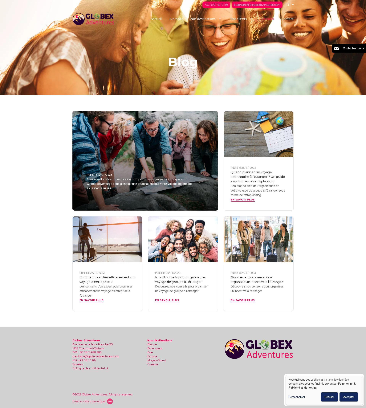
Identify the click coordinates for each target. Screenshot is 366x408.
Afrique (152, 344)
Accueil (156, 19)
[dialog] (324, 390)
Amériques (154, 348)
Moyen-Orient (156, 360)
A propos (176, 19)
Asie (150, 352)
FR (288, 4)
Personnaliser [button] (297, 396)
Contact (287, 19)
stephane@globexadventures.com (95, 356)
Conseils (268, 19)
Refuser (329, 396)
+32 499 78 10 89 (84, 360)
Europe (152, 356)
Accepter (348, 396)
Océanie (152, 364)
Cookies (77, 364)
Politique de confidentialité (90, 368)
